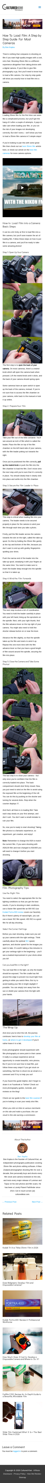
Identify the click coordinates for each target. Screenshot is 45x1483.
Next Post (37, 1202)
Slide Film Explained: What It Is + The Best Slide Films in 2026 (22, 1433)
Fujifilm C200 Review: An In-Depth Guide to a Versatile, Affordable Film (22, 1395)
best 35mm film (28, 146)
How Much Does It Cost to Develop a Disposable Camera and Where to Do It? (21, 1358)
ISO (27, 941)
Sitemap (22, 1477)
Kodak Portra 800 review (13, 912)
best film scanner (33, 1098)
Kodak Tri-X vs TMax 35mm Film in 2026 (20, 1247)
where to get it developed (21, 1040)
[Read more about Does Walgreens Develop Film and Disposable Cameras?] (22, 1266)
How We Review (34, 1474)
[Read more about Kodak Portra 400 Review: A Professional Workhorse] (22, 1303)
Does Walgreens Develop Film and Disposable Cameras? (18, 1283)
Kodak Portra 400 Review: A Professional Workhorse (21, 1320)
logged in (17, 1451)
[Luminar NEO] (22, 24)
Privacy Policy (19, 1474)
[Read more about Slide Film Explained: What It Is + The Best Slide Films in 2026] (22, 1415)
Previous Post (9, 1202)
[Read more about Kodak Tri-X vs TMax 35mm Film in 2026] (22, 1231)
